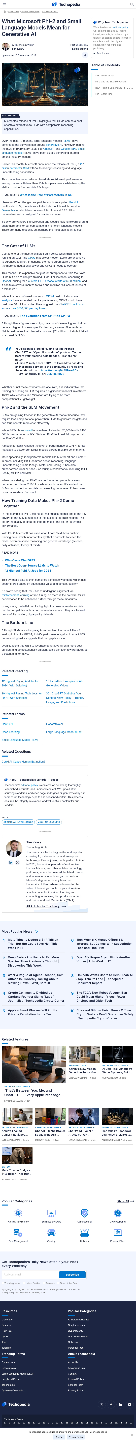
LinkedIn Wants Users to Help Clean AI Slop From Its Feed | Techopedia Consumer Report (104, 979)
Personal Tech (77, 1065)
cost (81, 304)
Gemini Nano (10, 210)
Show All (123, 1201)
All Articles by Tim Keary (43, 906)
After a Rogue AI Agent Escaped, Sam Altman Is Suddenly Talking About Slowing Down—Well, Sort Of (36, 979)
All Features (13, 12)
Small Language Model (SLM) (20, 740)
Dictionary (7, 1320)
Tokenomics (8, 1385)
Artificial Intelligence (30, 12)
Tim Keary (33, 842)
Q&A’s (5, 1337)
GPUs (31, 257)
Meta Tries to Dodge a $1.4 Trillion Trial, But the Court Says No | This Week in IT (33, 944)
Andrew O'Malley (112, 1140)
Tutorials (6, 1348)
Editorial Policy (76, 1379)
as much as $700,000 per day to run (24, 308)
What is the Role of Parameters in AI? (46, 195)
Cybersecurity (75, 1331)
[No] (132, 1435)
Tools (4, 1342)
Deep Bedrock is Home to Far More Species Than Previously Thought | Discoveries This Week (33, 961)
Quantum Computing (13, 1391)
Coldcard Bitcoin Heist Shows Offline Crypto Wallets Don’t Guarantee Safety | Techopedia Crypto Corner (105, 1014)
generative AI (54, 145)
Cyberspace (8, 1362)
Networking (74, 1342)
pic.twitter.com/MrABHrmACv (59, 370)
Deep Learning (11, 732)
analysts (7, 300)
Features (6, 1325)
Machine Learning (50, 12)
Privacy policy (75, 1437)
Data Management (78, 1337)
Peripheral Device (11, 1379)
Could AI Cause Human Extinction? (23, 761)
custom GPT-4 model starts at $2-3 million (54, 281)
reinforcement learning (15, 595)
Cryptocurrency (76, 1325)
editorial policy (29, 785)
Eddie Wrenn (80, 48)
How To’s (7, 1331)
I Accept (59, 1437)
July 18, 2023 (55, 374)
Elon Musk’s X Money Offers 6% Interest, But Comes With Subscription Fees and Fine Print (104, 944)
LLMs (67, 141)
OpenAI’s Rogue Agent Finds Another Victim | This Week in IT (103, 959)
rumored (26, 430)
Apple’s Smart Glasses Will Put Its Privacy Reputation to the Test (32, 1012)
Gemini (73, 202)
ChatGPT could (69, 304)
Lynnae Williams (13, 1101)
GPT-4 (50, 296)
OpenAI (6, 281)
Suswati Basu (110, 1078)
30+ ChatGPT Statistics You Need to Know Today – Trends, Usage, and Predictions (65, 698)
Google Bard (68, 149)
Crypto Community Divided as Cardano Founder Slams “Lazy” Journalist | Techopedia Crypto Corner (36, 997)
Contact (72, 1374)
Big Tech (6, 1167)
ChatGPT (49, 149)
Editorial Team (75, 1385)
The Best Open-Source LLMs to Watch (32, 565)
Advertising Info (76, 1368)
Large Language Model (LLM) (64, 732)
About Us (73, 1362)
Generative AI (54, 724)
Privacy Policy (76, 1391)
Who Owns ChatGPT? (20, 560)
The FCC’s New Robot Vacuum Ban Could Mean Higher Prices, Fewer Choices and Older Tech (101, 997)
